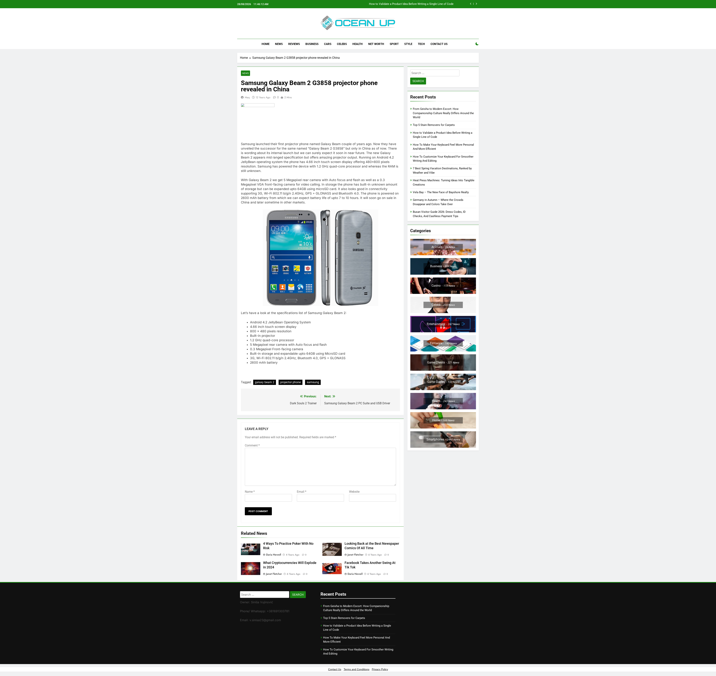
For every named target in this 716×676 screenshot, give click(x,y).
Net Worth (376, 44)
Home (265, 44)
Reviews (294, 44)
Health (357, 44)
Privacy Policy (380, 669)
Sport (394, 44)
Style (408, 44)
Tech (421, 44)
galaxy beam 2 (264, 382)
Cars (327, 44)
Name (250, 491)
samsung (313, 382)
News (279, 44)
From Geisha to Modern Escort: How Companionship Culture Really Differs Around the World (443, 113)
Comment (252, 445)
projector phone (290, 382)
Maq (247, 97)
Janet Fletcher (355, 554)
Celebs (342, 44)
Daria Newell (273, 554)
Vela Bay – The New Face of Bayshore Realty (441, 192)
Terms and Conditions (356, 669)
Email (301, 491)
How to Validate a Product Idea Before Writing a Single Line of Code (411, 4)
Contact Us (439, 44)
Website (354, 491)
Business (311, 44)
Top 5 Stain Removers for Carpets (434, 125)
